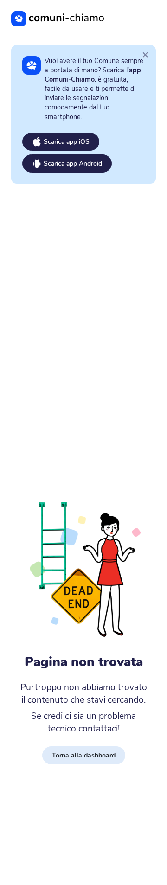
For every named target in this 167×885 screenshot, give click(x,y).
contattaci (98, 729)
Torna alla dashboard (84, 755)
